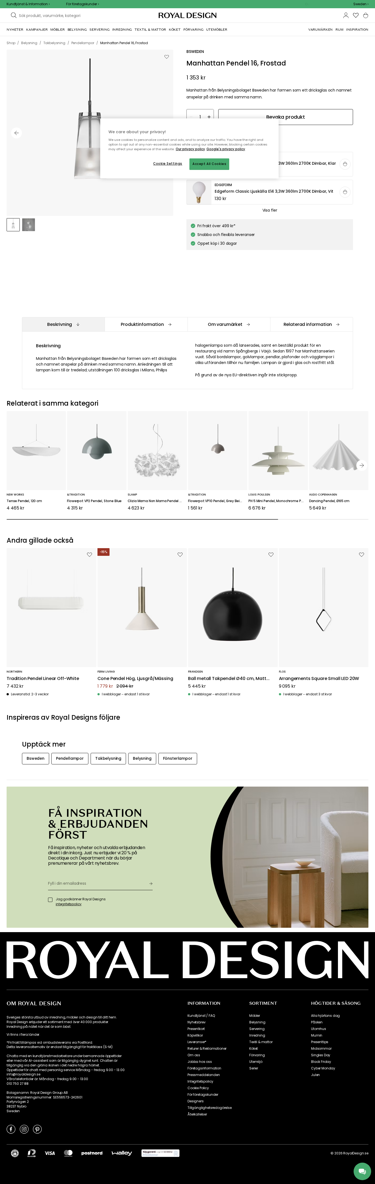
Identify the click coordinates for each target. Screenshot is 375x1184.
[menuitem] (15, 30)
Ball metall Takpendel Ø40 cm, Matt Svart (227, 678)
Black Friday (321, 1061)
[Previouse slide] (16, 132)
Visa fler (269, 210)
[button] (360, 4)
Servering (257, 1029)
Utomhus (318, 1029)
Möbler (254, 1015)
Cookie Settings (167, 163)
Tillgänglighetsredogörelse (210, 1107)
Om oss (194, 1055)
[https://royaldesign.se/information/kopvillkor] (160, 1153)
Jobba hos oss (200, 1061)
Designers (196, 1101)
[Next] (361, 465)
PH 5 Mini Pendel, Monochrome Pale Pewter (278, 501)
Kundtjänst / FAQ (201, 1015)
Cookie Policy (198, 1088)
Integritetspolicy (200, 1081)
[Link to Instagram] (24, 1129)
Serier (253, 1068)
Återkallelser (197, 1114)
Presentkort (196, 1029)
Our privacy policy (190, 149)
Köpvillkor (195, 1035)
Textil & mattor (261, 1042)
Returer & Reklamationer (207, 1048)
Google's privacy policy (225, 149)
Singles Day (320, 1055)
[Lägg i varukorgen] (345, 164)
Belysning (257, 1022)
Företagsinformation (204, 1068)
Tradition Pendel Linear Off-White (43, 678)
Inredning (257, 1035)
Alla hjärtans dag (325, 1015)
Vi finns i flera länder (23, 1034)
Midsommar (321, 1048)
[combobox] (360, 4)
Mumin (316, 1035)
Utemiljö (255, 1061)
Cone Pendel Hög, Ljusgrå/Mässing (135, 678)
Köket (253, 1048)
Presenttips (319, 1042)
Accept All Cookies (209, 164)
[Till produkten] (270, 192)
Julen (315, 1075)
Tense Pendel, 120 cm (24, 501)
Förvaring (257, 1055)
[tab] (63, 324)
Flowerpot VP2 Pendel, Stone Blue (94, 501)
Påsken (317, 1022)
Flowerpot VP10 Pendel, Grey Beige (216, 501)
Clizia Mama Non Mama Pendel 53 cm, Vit (157, 501)
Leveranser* (197, 1042)
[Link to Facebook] (11, 1129)
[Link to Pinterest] (37, 1129)
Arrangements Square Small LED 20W (319, 678)
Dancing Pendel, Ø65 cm (329, 501)
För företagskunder (203, 1094)
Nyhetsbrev (196, 1022)
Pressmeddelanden (204, 1075)
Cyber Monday (323, 1068)
